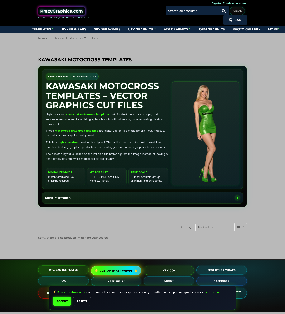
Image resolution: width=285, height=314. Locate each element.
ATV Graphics (176, 29)
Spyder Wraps (107, 29)
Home (42, 38)
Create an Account (235, 3)
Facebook (221, 281)
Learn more (212, 292)
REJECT (82, 301)
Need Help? (116, 281)
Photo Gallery (246, 29)
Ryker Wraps (74, 29)
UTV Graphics (141, 29)
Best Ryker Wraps (221, 270)
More (273, 29)
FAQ (63, 281)
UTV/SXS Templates (63, 270)
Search (237, 11)
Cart (238, 20)
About (169, 281)
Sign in (216, 3)
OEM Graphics (212, 29)
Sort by (186, 227)
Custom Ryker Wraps (116, 270)
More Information (58, 197)
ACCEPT (62, 301)
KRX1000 (169, 270)
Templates (42, 29)
